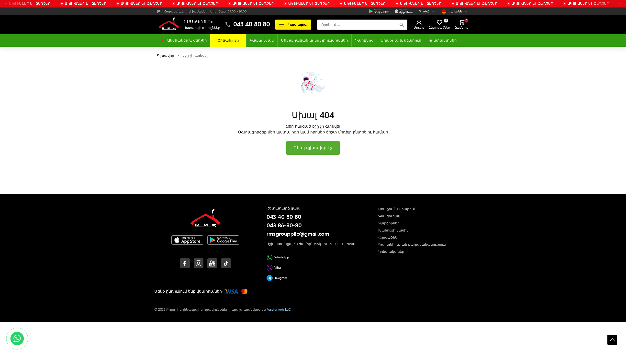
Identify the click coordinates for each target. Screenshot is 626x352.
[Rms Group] (168, 24)
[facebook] (185, 263)
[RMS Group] (205, 221)
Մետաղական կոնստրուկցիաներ (314, 40)
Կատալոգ (297, 24)
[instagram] (198, 263)
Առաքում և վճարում (401, 40)
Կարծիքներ (389, 223)
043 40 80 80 (251, 24)
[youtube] (212, 263)
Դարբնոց (364, 40)
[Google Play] (223, 244)
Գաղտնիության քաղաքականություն (412, 244)
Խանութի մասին (393, 230)
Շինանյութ (228, 40)
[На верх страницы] (612, 340)
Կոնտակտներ (442, 40)
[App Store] (187, 244)
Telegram (280, 278)
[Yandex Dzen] (226, 263)
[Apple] (403, 11)
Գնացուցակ (262, 40)
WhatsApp (281, 257)
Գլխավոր (165, 56)
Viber (277, 267)
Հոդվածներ (389, 237)
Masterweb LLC (279, 310)
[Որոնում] (401, 24)
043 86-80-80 (284, 225)
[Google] (379, 11)
